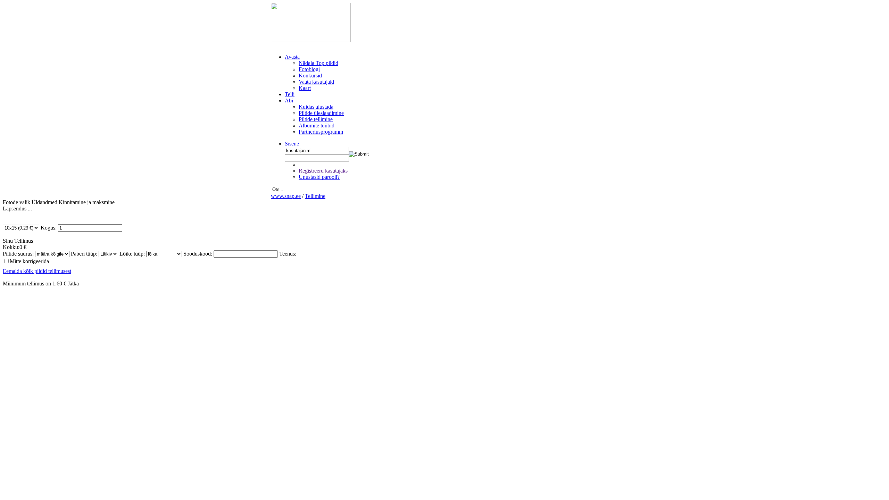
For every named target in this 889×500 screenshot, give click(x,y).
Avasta (292, 57)
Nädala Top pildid (318, 63)
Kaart (305, 88)
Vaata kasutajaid (316, 82)
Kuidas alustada (316, 107)
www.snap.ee (286, 196)
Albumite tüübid (316, 125)
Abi (289, 100)
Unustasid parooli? (319, 177)
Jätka (73, 283)
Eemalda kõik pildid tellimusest (37, 271)
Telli (289, 94)
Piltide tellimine (316, 119)
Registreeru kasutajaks (323, 171)
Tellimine (315, 196)
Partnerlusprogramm (321, 132)
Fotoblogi (309, 69)
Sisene (292, 144)
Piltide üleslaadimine (321, 113)
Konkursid (310, 75)
